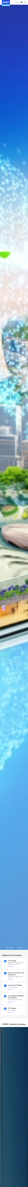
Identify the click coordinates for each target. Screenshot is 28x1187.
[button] (7, 947)
